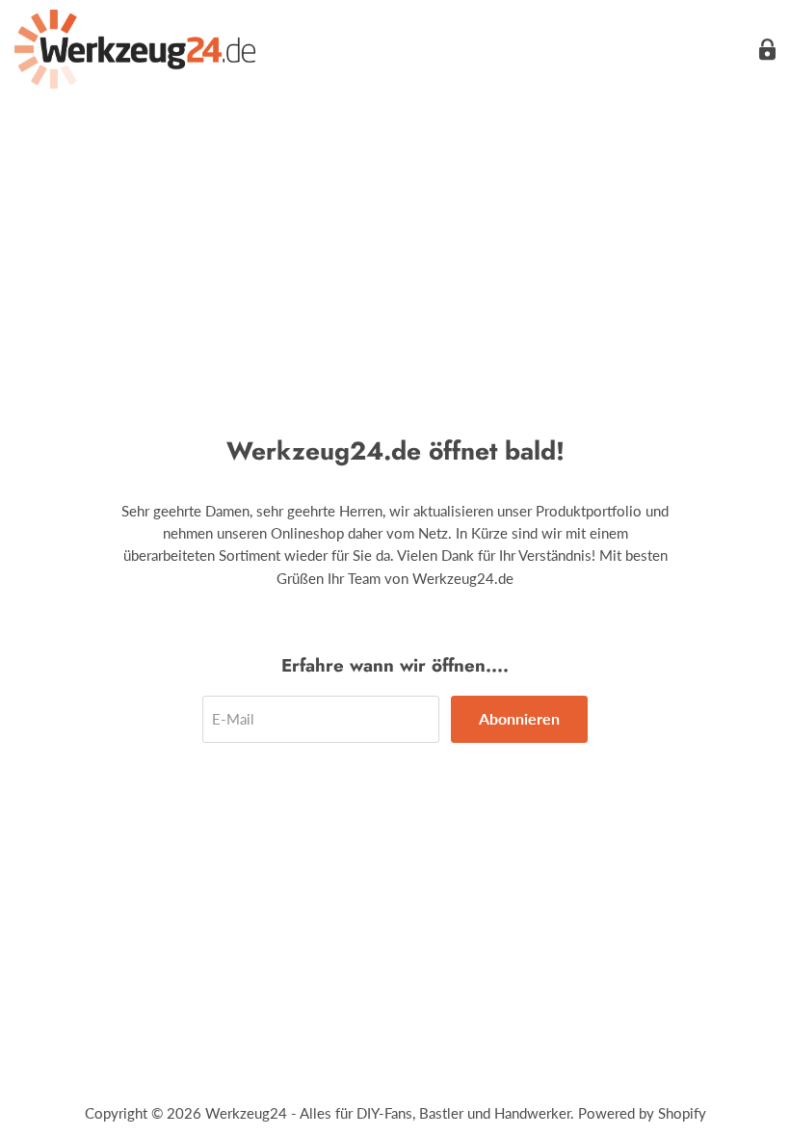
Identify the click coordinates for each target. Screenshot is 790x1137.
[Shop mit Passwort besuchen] (767, 49)
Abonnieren (519, 718)
